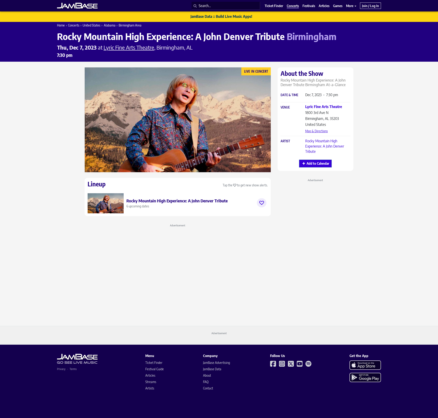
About (207, 375)
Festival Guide (154, 369)
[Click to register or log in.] (261, 202)
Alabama (109, 25)
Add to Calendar (318, 163)
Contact (208, 388)
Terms (73, 369)
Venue (285, 107)
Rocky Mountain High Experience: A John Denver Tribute (324, 146)
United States (91, 25)
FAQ (206, 382)
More (350, 6)
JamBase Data (212, 369)
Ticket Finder (153, 363)
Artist (285, 141)
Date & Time (289, 95)
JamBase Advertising (216, 363)
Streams (150, 382)
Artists (149, 388)
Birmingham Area (130, 25)
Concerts (73, 25)
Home (61, 25)
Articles (150, 375)
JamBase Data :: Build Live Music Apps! (221, 16)
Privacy (61, 369)
